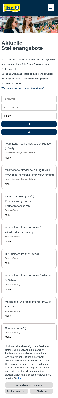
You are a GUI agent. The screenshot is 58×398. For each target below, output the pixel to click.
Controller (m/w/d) (15, 328)
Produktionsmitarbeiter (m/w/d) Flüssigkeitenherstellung (23, 230)
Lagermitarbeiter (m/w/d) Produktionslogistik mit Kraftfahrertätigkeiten (19, 201)
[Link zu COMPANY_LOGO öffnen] (12, 8)
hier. (20, 378)
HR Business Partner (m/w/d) (22, 253)
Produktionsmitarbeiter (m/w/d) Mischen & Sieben (28, 278)
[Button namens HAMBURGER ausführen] (51, 7)
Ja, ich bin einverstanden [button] (29, 385)
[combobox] (29, 116)
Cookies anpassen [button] (16, 391)
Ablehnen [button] (42, 391)
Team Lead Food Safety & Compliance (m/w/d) (28, 146)
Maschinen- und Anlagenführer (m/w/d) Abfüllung (28, 304)
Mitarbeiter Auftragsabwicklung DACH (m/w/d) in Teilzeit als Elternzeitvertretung (29, 172)
